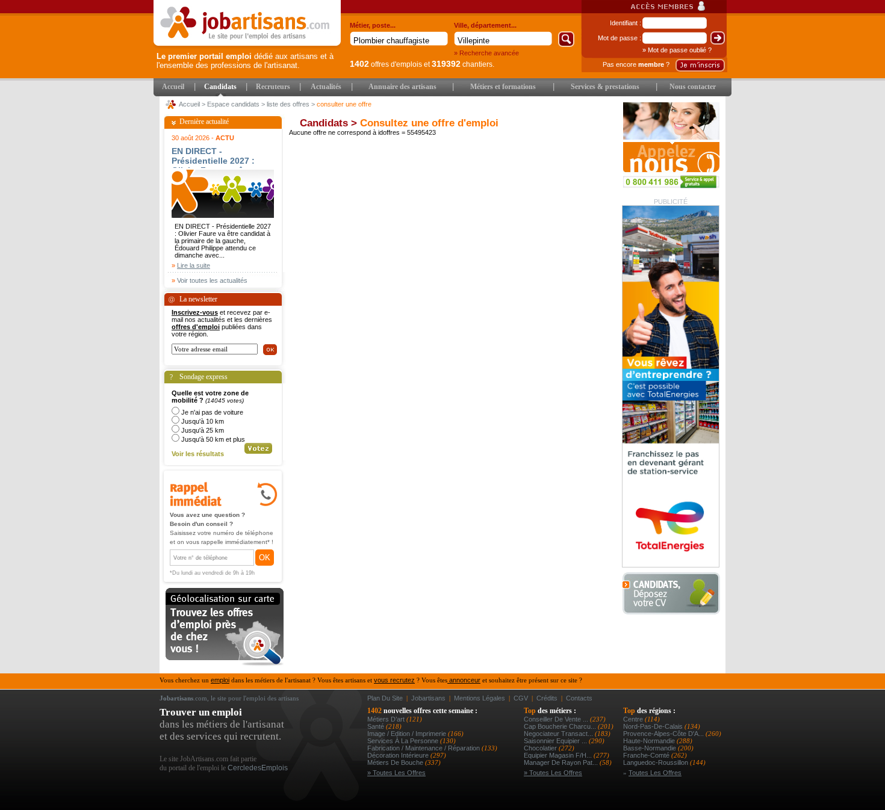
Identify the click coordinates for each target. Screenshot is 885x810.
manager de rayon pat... (562, 762)
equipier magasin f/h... (559, 755)
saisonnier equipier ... (556, 740)
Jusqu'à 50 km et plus (213, 439)
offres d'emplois (386, 64)
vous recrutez (394, 680)
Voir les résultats (198, 453)
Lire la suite (193, 265)
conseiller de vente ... (557, 719)
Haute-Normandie (650, 740)
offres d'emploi (196, 326)
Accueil (173, 86)
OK (264, 557)
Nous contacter (692, 86)
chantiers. (463, 64)
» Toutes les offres (396, 772)
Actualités (326, 86)
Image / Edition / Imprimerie (407, 733)
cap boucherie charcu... (561, 726)
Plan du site (385, 698)
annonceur (463, 680)
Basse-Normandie (650, 748)
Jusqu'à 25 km (202, 430)
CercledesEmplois (258, 768)
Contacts (579, 698)
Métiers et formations (503, 86)
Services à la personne (403, 740)
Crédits (546, 698)
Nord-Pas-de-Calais (654, 726)
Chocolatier (541, 748)
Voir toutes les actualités (212, 280)
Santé (376, 726)
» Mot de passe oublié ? (677, 50)
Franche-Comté (647, 755)
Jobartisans (428, 698)
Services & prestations (605, 86)
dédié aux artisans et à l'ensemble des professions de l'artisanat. (245, 61)
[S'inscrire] (700, 65)
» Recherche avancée (486, 53)
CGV (521, 698)
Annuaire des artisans (402, 86)
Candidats (220, 86)
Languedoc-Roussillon (656, 762)
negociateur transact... (559, 733)
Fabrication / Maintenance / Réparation (424, 748)
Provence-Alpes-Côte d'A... (664, 733)
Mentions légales (479, 698)
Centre (634, 719)
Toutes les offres (655, 772)
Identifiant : (625, 22)
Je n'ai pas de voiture (212, 412)
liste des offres (288, 104)
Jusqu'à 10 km (202, 421)
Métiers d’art (386, 719)
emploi (220, 680)
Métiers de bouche (396, 762)
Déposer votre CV (675, 593)
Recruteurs (273, 86)
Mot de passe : (619, 38)
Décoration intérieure (398, 755)
